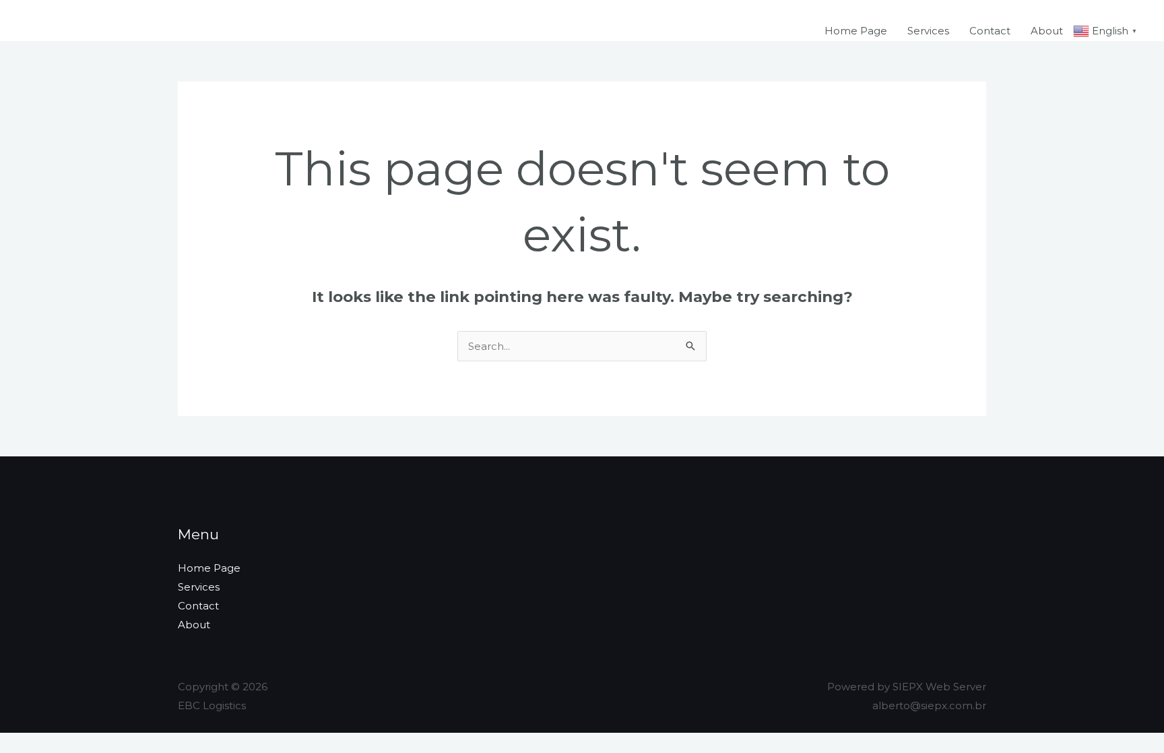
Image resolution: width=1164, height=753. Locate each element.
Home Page (856, 30)
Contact (989, 30)
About (1047, 30)
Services (928, 30)
